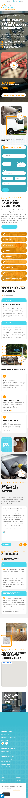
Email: (4, 161)
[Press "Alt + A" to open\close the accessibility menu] (2, 796)
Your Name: (5, 153)
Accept (6, 794)
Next (5, 190)
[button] (20, 544)
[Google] (6, 743)
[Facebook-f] (2, 743)
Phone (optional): (20, 162)
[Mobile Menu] (26, 6)
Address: (5, 170)
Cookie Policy (16, 790)
